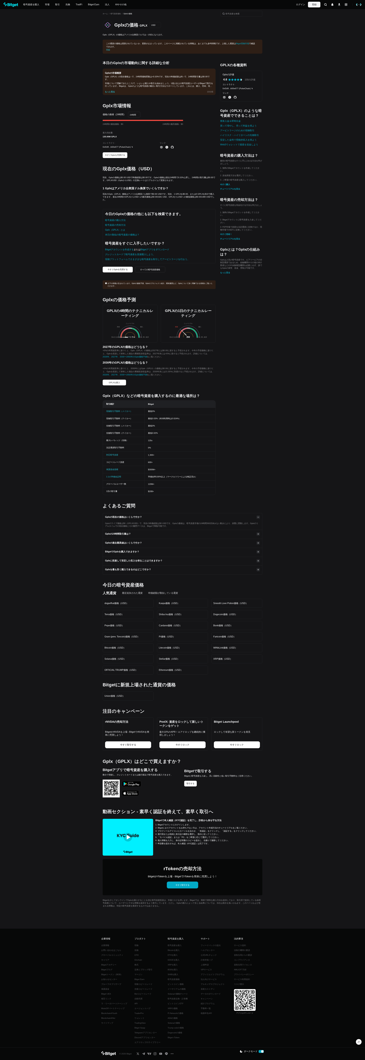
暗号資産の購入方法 (115, 220)
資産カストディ (208, 989)
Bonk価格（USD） (223, 625)
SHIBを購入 (173, 974)
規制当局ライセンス (243, 965)
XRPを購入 (173, 965)
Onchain (138, 960)
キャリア (105, 960)
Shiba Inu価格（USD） (171, 614)
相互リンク (106, 999)
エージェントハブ (142, 1008)
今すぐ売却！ (226, 234)
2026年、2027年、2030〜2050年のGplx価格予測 (125, 357)
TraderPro (139, 1013)
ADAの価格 (173, 1018)
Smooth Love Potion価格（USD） (230, 603)
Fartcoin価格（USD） (224, 636)
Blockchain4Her (108, 1018)
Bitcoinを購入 (174, 950)
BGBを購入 (173, 969)
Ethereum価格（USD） (171, 670)
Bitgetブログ (106, 969)
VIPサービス (206, 969)
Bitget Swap (139, 1028)
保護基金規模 (112, 469)
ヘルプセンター (208, 950)
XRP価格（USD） (222, 659)
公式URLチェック (209, 955)
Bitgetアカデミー (108, 965)
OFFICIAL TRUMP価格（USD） (121, 670)
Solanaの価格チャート (178, 994)
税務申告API (206, 1013)
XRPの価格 (173, 1008)
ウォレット (139, 1018)
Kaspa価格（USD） (169, 603)
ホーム (105, 14)
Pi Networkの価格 (175, 1013)
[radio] (229, 79)
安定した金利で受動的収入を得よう (238, 140)
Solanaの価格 (174, 1023)
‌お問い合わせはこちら (111, 950)
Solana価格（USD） (115, 659)
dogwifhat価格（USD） (116, 603)
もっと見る (225, 272)
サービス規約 (240, 945)
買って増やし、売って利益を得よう (238, 126)
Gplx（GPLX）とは (115, 230)
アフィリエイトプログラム (213, 974)
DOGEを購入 (174, 960)
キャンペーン (207, 999)
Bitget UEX (106, 994)
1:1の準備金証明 (113, 477)
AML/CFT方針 (240, 969)
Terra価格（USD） (114, 614)
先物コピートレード (143, 989)
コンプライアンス (242, 960)
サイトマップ (107, 1023)
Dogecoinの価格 (175, 1032)
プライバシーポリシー (244, 974)
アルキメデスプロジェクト (213, 984)
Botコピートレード (142, 994)
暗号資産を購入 (175, 945)
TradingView (140, 1023)
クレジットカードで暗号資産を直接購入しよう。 (130, 254)
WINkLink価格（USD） (225, 648)
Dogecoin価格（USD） (225, 614)
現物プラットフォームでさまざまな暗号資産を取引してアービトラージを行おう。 (147, 259)
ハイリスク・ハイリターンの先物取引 (239, 135)
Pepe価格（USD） (114, 625)
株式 (136, 965)
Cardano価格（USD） (170, 625)
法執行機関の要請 (242, 950)
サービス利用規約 (242, 979)
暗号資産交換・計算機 (178, 999)
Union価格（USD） (115, 696)
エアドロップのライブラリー (147, 1042)
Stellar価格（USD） (169, 659)
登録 (314, 4)
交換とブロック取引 (143, 969)
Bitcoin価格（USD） (115, 648)
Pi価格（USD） (167, 636)
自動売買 (138, 999)
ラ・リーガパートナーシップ (114, 1003)
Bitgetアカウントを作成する (119, 249)
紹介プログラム (208, 1003)
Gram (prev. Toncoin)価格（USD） (122, 636)
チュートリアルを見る (230, 189)
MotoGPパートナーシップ (113, 1008)
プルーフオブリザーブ (111, 984)
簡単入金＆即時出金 (230, 121)
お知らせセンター (109, 979)
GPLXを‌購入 (114, 382)
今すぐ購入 (225, 184)
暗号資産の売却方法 (115, 225)
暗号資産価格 (115, 14)
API (136, 1003)
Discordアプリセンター (144, 1037)
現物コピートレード (143, 984)
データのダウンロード (211, 994)
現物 (136, 945)
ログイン (300, 4)
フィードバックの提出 (211, 945)
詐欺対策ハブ (207, 960)
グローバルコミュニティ (112, 955)
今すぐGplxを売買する (115, 155)
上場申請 (205, 965)
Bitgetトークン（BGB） (111, 974)
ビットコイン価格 (176, 984)
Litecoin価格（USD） (170, 648)
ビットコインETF (175, 1003)
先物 (136, 950)
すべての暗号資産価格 (150, 269)
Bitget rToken (174, 1037)
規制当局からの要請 (243, 955)
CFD (136, 955)
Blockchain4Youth (109, 1013)
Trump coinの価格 (176, 1028)
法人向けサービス (209, 979)
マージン (138, 974)
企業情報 (105, 945)
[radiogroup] (235, 79)
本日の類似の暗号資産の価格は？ (122, 234)
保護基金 (105, 989)
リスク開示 (239, 984)
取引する (190, 783)
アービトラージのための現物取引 (237, 130)
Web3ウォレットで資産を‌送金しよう (239, 144)
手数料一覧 (206, 1008)
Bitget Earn (139, 979)
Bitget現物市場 (242, 43)
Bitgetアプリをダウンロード (155, 249)
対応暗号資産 (112, 455)
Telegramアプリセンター (145, 1032)
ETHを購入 (173, 955)
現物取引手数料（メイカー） (119, 411)
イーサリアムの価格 (177, 989)
